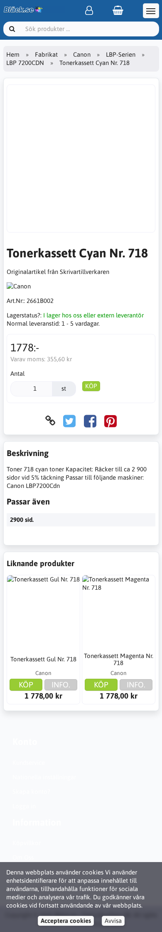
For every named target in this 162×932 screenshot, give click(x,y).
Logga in (24, 805)
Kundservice (28, 762)
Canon (82, 54)
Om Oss (23, 857)
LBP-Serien (120, 54)
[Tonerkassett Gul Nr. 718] (43, 611)
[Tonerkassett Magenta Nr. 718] (118, 611)
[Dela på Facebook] (90, 420)
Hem (13, 54)
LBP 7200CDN (25, 62)
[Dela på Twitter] (69, 420)
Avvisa (113, 920)
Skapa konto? (31, 791)
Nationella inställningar (44, 777)
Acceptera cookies (66, 920)
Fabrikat (46, 54)
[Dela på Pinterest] (110, 420)
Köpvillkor (26, 842)
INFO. (61, 684)
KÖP (91, 385)
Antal (17, 373)
